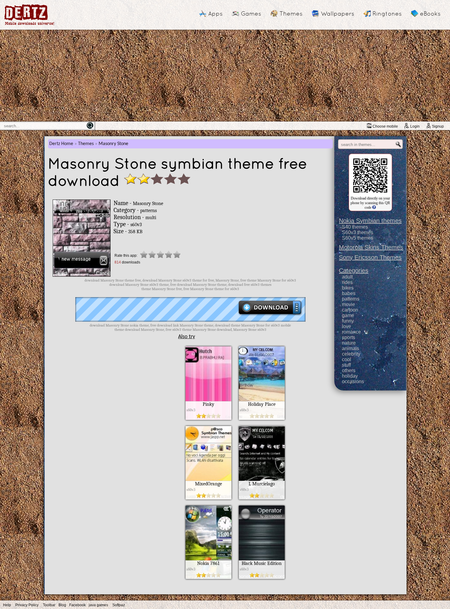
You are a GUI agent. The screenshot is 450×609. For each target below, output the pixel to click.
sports (348, 337)
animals (350, 348)
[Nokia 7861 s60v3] (208, 577)
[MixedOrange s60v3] (208, 498)
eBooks (430, 13)
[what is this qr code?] (373, 207)
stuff (346, 365)
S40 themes (355, 227)
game (348, 315)
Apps (215, 13)
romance (351, 331)
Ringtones (387, 13)
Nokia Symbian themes (370, 220)
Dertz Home (61, 143)
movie (348, 304)
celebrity (351, 354)
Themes (290, 13)
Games (251, 13)
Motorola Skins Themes (371, 247)
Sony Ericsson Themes (370, 257)
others (348, 370)
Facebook (77, 605)
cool (346, 359)
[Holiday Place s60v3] (262, 418)
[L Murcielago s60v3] (262, 498)
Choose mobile (385, 126)
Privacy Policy (27, 605)
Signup (438, 126)
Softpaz (118, 605)
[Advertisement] (225, 75)
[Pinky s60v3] (208, 418)
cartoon (350, 309)
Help (7, 605)
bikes (348, 287)
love (346, 326)
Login (415, 126)
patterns (350, 298)
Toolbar (49, 605)
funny (348, 320)
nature (349, 343)
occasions (353, 381)
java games (98, 605)
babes (348, 293)
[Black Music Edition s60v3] (262, 577)
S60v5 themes (357, 238)
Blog (62, 605)
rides (347, 282)
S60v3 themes (357, 232)
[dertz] (29, 25)
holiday (350, 376)
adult (347, 276)
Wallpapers (337, 13)
